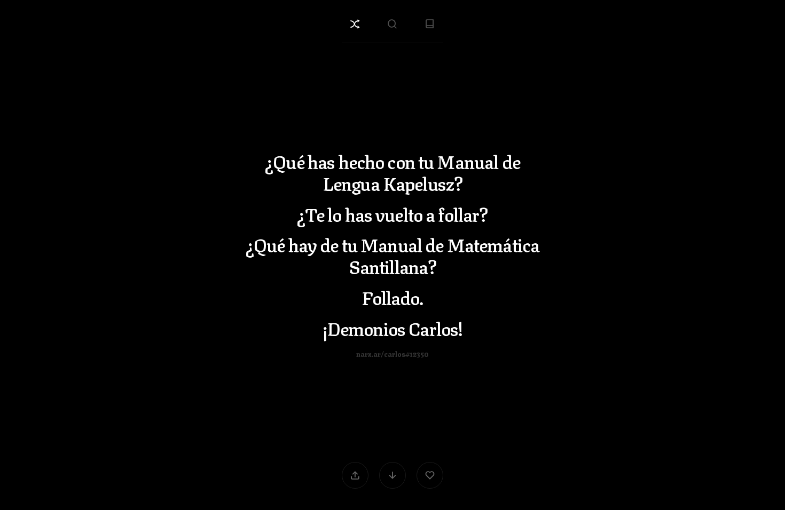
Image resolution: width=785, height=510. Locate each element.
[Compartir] (355, 475)
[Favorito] (430, 475)
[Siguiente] (392, 475)
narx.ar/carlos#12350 (392, 352)
